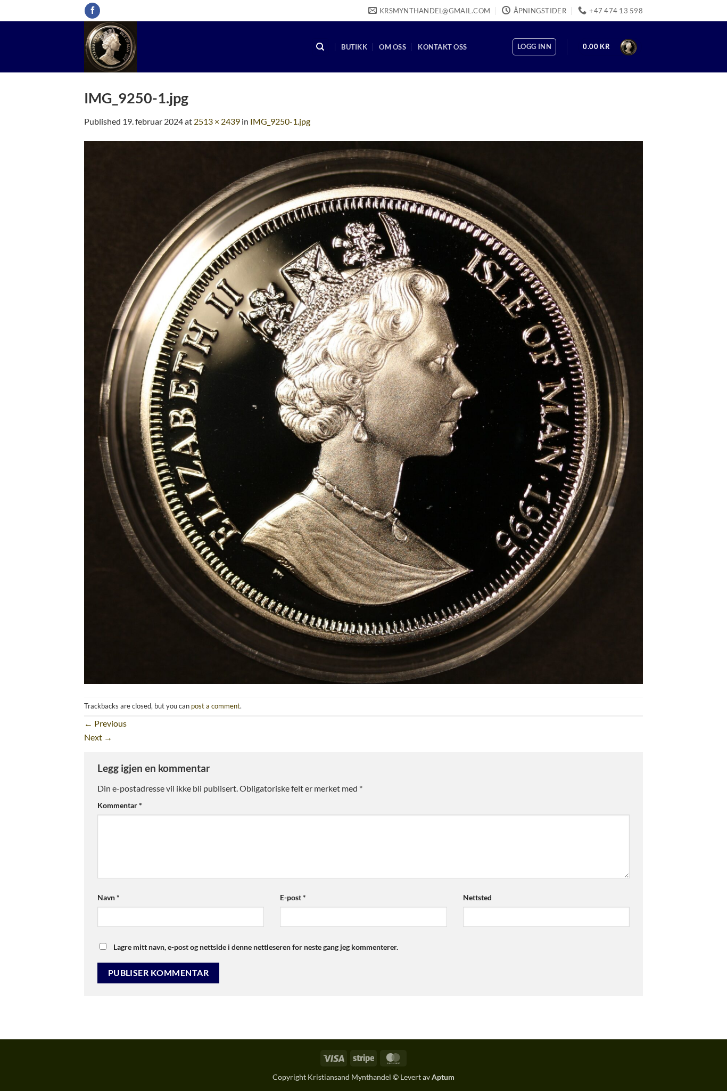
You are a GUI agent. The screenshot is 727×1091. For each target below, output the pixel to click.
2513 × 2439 (217, 121)
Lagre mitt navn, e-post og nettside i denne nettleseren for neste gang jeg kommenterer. (255, 946)
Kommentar (119, 805)
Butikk (354, 47)
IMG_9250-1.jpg (280, 121)
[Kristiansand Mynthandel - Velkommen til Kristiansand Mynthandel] (189, 46)
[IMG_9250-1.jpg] (363, 411)
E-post (293, 897)
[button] (534, 46)
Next (98, 737)
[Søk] (320, 47)
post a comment (215, 706)
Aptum (443, 1076)
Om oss (392, 47)
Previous (105, 723)
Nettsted (477, 897)
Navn (108, 897)
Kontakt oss (442, 47)
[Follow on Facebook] (92, 11)
